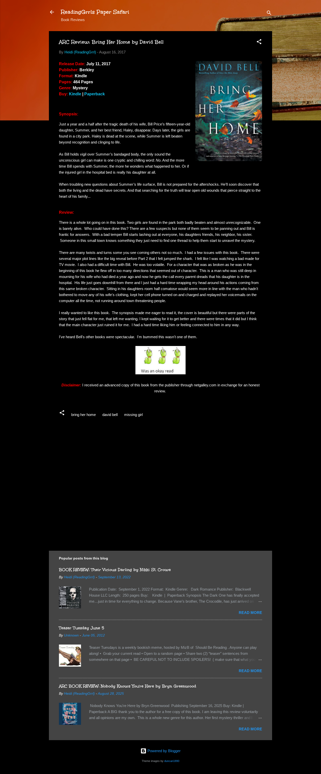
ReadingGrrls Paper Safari (95, 12)
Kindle (75, 94)
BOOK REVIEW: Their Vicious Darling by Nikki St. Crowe (115, 569)
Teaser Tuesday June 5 (81, 627)
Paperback (94, 94)
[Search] (269, 13)
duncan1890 (171, 760)
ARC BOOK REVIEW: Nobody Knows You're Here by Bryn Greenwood (127, 686)
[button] (259, 42)
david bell (110, 414)
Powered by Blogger (163, 751)
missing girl (133, 414)
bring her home (83, 414)
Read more (250, 612)
